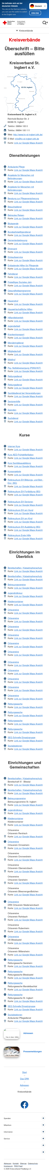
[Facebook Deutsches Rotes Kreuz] (24, 1105)
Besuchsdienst (15, 206)
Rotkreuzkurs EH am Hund (20, 510)
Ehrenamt (12, 248)
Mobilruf (11, 359)
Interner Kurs (14, 446)
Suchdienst (13, 418)
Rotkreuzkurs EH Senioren (20, 501)
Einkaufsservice (15, 257)
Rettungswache (15, 703)
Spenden (12, 409)
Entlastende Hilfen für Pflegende (23, 265)
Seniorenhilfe (14, 401)
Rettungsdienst (15, 376)
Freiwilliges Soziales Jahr (20, 282)
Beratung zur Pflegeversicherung (23, 198)
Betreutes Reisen (16, 215)
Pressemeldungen (32, 1051)
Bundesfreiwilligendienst (19, 231)
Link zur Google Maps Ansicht (28, 142)
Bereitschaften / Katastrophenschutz (25, 567)
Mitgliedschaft (14, 351)
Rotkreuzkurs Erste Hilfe (19, 535)
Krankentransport (16, 334)
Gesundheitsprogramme (19, 290)
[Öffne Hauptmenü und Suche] (45, 23)
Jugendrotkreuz (15, 592)
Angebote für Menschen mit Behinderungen (21, 177)
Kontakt (16, 1163)
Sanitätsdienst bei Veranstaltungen (24, 393)
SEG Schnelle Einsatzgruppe (21, 737)
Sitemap (23, 1163)
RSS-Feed (18, 1166)
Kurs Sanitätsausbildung (19, 463)
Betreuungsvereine (17, 584)
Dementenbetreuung (17, 240)
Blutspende (13, 223)
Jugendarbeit (14, 325)
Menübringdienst (16, 342)
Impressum (8, 1166)
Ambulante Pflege (16, 166)
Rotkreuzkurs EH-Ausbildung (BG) (24, 526)
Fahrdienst (13, 273)
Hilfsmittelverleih (15, 317)
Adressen (28, 1033)
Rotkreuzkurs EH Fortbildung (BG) (24, 491)
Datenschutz (33, 1163)
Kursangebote (14, 471)
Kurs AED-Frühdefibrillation (21, 454)
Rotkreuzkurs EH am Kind (20, 518)
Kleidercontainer (15, 601)
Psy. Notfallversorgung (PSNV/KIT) (24, 367)
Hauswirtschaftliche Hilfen (20, 309)
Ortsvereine (13, 609)
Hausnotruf (13, 300)
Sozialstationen (15, 745)
